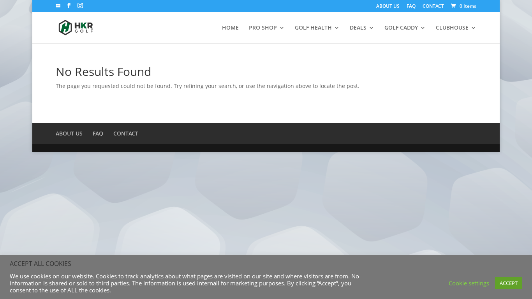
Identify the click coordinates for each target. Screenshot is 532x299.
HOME (230, 28)
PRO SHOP (263, 28)
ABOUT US (388, 6)
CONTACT (433, 6)
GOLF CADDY (401, 28)
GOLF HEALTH (313, 28)
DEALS (358, 28)
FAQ (411, 6)
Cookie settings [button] (469, 283)
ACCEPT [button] (509, 283)
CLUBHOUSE (452, 28)
